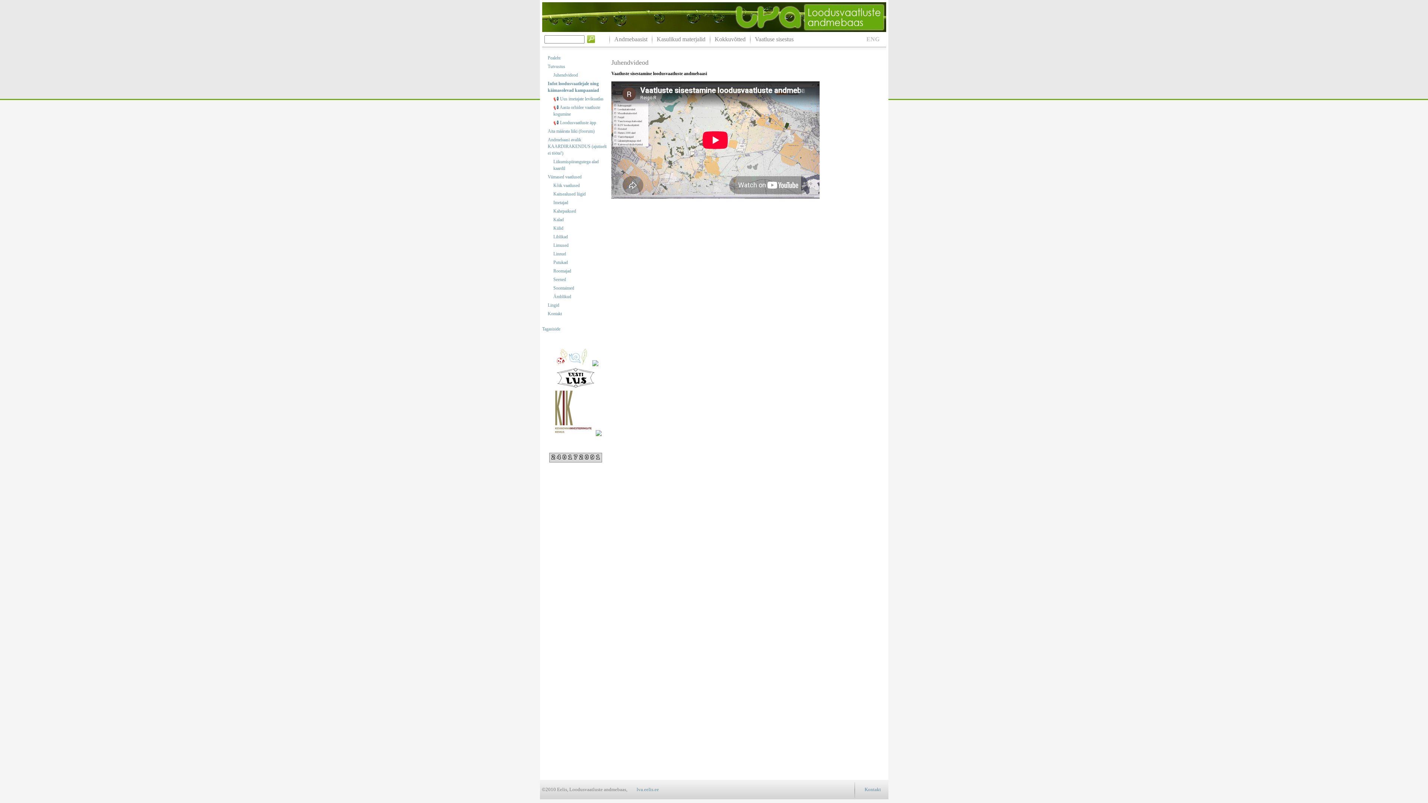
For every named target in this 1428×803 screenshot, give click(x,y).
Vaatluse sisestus (774, 39)
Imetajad (560, 202)
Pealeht (554, 58)
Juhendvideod (565, 75)
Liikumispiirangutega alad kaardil (576, 165)
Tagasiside (551, 329)
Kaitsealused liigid (569, 194)
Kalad (558, 219)
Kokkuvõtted (730, 39)
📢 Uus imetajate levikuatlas (578, 98)
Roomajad (562, 271)
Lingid (553, 305)
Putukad (560, 262)
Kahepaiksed (564, 211)
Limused (561, 245)
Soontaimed (563, 288)
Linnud (559, 254)
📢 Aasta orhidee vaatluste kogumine (576, 111)
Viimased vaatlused (565, 177)
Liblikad (560, 236)
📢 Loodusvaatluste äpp (574, 122)
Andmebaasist (630, 39)
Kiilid (558, 228)
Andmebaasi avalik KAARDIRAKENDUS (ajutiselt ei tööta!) (577, 146)
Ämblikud (562, 296)
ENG (872, 39)
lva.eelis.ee (648, 789)
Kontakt (555, 313)
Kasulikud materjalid (681, 39)
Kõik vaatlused (566, 185)
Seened (559, 279)
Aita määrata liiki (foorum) (571, 131)
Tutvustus (556, 66)
